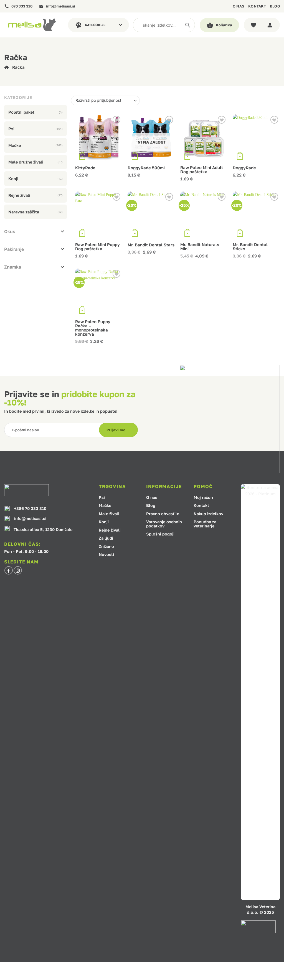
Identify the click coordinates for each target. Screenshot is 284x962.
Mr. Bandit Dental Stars (151, 245)
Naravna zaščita (23, 212)
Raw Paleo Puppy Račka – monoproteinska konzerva (92, 328)
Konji (13, 178)
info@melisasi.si (60, 6)
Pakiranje (14, 249)
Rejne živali (19, 195)
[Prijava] (271, 25)
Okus (9, 231)
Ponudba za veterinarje (205, 524)
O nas (238, 6)
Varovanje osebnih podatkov (164, 524)
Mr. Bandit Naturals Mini (199, 247)
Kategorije (95, 25)
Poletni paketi (22, 112)
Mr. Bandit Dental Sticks (250, 247)
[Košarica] (219, 25)
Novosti (106, 555)
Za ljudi (106, 538)
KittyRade (85, 168)
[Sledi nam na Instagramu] (18, 570)
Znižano (106, 547)
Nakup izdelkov (208, 514)
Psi (11, 128)
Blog (275, 6)
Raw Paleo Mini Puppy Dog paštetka (97, 247)
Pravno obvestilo (162, 514)
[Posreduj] (188, 25)
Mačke (14, 145)
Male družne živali (25, 162)
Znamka (12, 267)
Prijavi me (115, 430)
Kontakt (257, 6)
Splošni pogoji (160, 534)
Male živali (109, 514)
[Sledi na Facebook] (8, 570)
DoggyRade (244, 168)
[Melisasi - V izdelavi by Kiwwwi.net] (32, 24)
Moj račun (203, 498)
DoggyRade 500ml (146, 168)
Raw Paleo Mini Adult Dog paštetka (201, 169)
